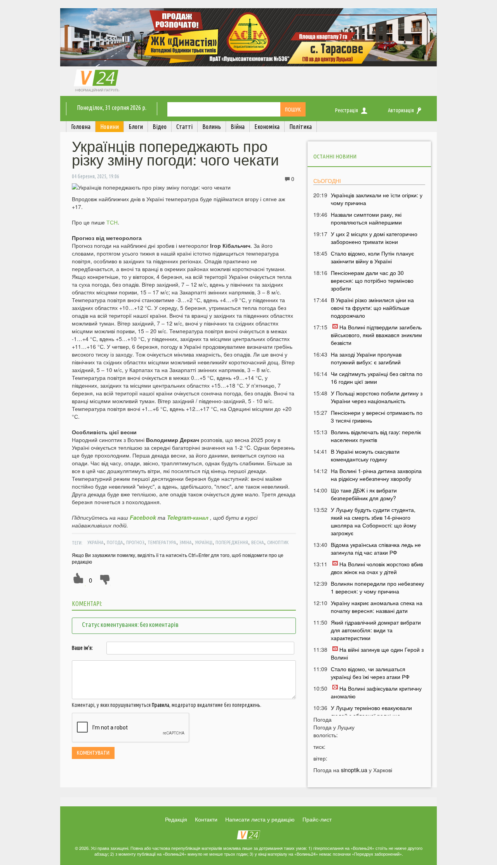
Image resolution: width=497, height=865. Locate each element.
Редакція (176, 819)
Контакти (206, 819)
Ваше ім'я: (82, 648)
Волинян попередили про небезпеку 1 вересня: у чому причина (377, 587)
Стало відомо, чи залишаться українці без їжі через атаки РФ (370, 673)
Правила (160, 705)
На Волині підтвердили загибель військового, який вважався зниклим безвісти (376, 334)
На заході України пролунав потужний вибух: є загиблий (366, 358)
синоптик (277, 542)
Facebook (143, 517)
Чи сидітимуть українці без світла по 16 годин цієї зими (376, 377)
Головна (80, 126)
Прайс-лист (317, 819)
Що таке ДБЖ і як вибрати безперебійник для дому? (364, 494)
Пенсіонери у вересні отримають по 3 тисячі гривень (376, 416)
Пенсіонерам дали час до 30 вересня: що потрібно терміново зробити (372, 280)
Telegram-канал (188, 517)
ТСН (112, 222)
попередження (231, 542)
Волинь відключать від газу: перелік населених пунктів (376, 436)
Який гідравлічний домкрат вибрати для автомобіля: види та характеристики (376, 630)
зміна (185, 542)
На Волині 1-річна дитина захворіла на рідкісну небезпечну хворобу (376, 474)
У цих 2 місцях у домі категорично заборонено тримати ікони (374, 237)
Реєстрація (346, 110)
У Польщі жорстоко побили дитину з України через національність (376, 397)
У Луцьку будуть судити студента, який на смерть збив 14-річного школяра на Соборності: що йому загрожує (373, 521)
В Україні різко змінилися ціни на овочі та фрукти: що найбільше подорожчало (372, 307)
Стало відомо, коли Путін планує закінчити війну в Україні (372, 257)
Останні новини (334, 156)
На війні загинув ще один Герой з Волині (377, 653)
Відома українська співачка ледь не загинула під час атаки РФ (376, 548)
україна (95, 542)
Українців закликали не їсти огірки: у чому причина (376, 199)
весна (257, 542)
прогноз (135, 542)
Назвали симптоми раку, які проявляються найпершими (366, 218)
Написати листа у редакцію (260, 819)
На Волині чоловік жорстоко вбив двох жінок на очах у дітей (377, 568)
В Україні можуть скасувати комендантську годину (365, 455)
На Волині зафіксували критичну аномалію (376, 692)
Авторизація (401, 110)
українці (203, 542)
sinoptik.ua (354, 770)
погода (115, 542)
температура (162, 542)
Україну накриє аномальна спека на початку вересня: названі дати (376, 606)
